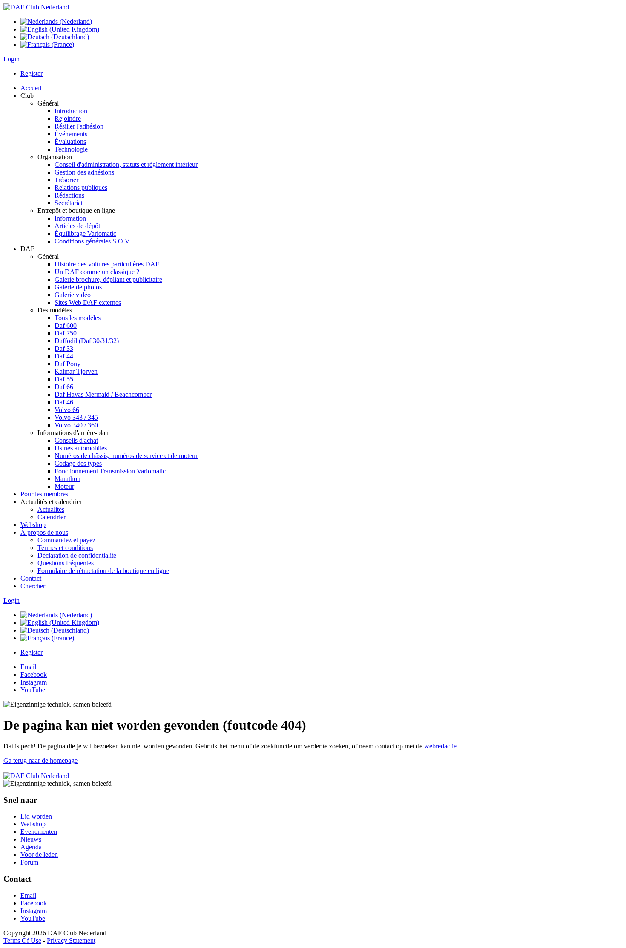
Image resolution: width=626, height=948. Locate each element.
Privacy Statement (71, 940)
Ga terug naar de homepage (40, 760)
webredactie (440, 746)
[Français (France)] (47, 44)
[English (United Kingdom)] (59, 29)
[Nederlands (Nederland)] (56, 21)
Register (31, 73)
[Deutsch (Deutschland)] (54, 36)
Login (11, 59)
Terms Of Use (22, 940)
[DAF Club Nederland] (36, 7)
